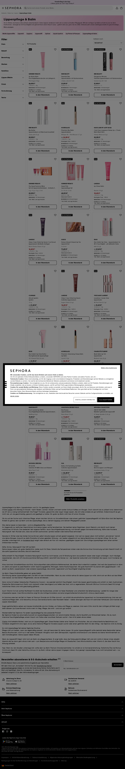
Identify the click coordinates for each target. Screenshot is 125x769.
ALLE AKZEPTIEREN (105, 399)
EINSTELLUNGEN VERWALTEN (85, 399)
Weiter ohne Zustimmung (109, 368)
